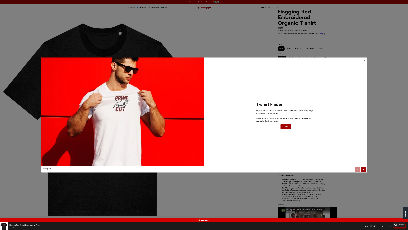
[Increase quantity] (390, 226)
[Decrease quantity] (386, 226)
